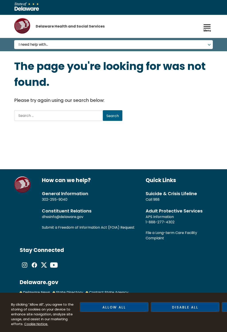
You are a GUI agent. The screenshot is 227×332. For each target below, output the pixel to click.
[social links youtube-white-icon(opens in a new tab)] (54, 268)
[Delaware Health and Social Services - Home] (22, 191)
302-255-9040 (54, 199)
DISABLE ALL (185, 307)
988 (156, 199)
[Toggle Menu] (207, 26)
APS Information (160, 216)
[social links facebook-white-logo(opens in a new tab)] (34, 268)
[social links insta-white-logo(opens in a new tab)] (24, 268)
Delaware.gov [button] (39, 282)
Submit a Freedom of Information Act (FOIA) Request (88, 227)
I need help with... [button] (33, 44)
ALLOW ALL (114, 307)
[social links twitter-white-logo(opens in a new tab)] (44, 268)
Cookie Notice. (36, 324)
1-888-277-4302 (160, 222)
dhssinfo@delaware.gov (62, 216)
